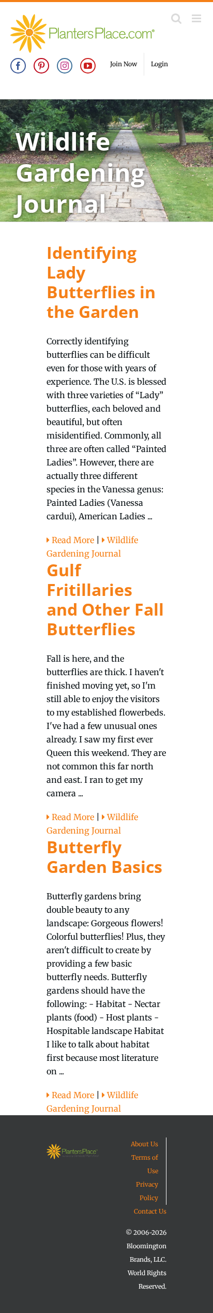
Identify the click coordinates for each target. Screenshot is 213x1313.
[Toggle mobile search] (176, 18)
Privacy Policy (147, 1191)
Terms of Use (144, 1164)
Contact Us (150, 1211)
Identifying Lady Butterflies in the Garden (101, 282)
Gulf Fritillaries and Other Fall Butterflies (105, 599)
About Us (144, 1144)
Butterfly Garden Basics (104, 857)
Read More (72, 540)
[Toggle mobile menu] (197, 18)
